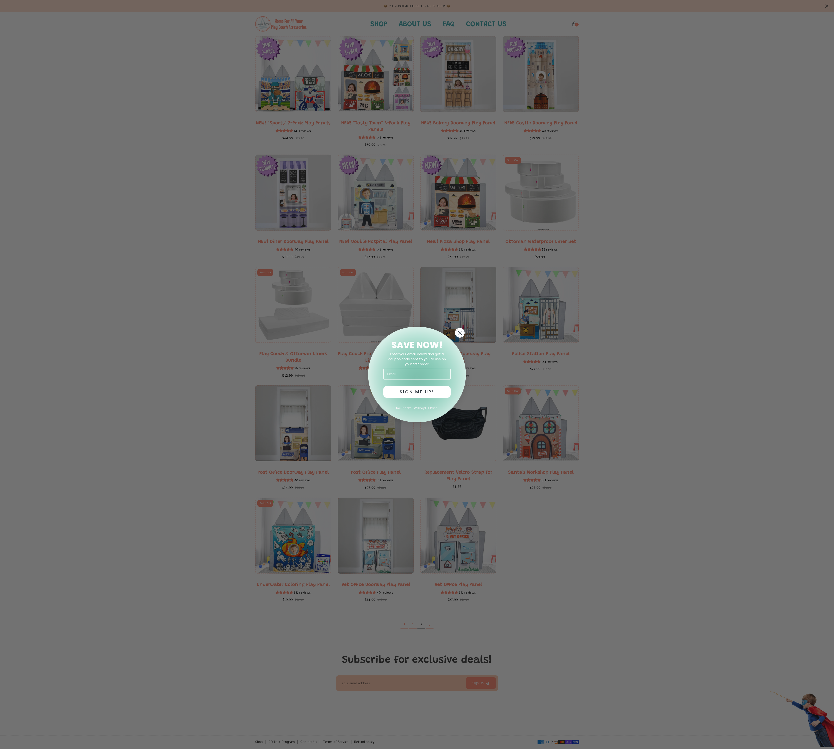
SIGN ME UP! (417, 392)
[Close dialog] (459, 332)
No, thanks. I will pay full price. (417, 408)
